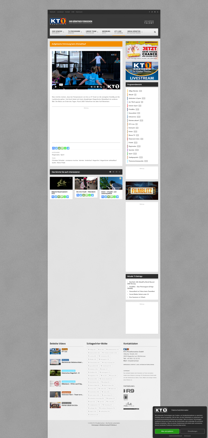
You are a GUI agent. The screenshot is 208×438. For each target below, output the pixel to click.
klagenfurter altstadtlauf (108, 160)
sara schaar (108, 395)
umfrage (93, 408)
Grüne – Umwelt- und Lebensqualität (108, 193)
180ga (93, 349)
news (107, 392)
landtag (106, 382)
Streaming (108, 405)
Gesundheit (134, 113)
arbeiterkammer (113, 349)
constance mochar (71, 160)
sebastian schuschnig (97, 398)
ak (102, 349)
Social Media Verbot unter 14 (139, 294)
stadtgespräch (95, 405)
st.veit (111, 401)
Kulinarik (133, 128)
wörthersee (94, 414)
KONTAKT (133, 364)
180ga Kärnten (135, 91)
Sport (62, 155)
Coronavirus (104, 356)
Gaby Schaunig (109, 362)
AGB (73, 12)
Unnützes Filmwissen (108, 408)
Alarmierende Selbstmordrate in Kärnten (75, 362)
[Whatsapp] (65, 148)
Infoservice (134, 117)
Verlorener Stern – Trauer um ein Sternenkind (77, 394)
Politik (133, 142)
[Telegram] (68, 148)
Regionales (56, 155)
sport (92, 401)
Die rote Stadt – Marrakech (85, 192)
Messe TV (133, 135)
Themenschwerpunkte (138, 161)
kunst (113, 375)
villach (93, 411)
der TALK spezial (135, 102)
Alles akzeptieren (167, 431)
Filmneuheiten (95, 362)
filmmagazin (105, 359)
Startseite (52, 12)
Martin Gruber (109, 385)
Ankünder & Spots (137, 98)
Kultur (132, 131)
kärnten (81, 160)
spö (101, 401)
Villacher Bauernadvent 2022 (59, 193)
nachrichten (94, 392)
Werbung (106, 32)
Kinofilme (93, 372)
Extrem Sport (135, 106)
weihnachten (105, 411)
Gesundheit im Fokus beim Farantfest (142, 291)
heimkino (94, 369)
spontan (111, 398)
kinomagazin (105, 372)
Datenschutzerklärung (175, 435)
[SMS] (62, 148)
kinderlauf (88, 160)
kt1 (105, 375)
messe (93, 388)
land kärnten (94, 382)
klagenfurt (96, 160)
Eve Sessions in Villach (137, 297)
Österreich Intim (135, 139)
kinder (105, 369)
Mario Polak (61, 163)
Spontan (133, 150)
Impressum (187, 435)
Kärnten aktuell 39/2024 (70, 405)
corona (93, 356)
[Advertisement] (104, 5)
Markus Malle (94, 385)
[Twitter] (56, 148)
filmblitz (93, 359)
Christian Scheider (58, 160)
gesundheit (94, 366)
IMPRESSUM (127, 364)
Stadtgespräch (135, 157)
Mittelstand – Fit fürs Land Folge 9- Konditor (76, 384)
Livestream (60, 12)
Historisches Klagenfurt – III (70, 373)
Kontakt (67, 12)
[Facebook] (53, 148)
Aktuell (132, 94)
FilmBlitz (133, 109)
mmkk (103, 388)
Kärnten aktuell (106, 379)
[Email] (59, 148)
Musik (113, 388)
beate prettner (95, 352)
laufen (54, 163)
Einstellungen (192, 431)
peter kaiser (94, 395)
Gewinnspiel (106, 366)
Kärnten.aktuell (135, 120)
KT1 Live (119, 32)
